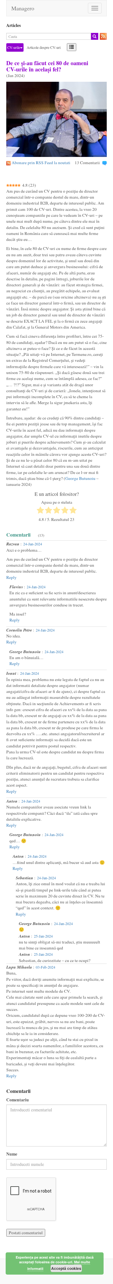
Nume (11, 1154)
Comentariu (17, 1100)
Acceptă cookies (66, 1268)
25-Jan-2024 (43, 935)
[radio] (40, 511)
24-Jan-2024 (32, 543)
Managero (22, 8)
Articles (13, 25)
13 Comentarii (87, 162)
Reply (11, 577)
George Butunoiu (80, 478)
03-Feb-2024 (45, 966)
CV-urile (13, 47)
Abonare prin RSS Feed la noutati (41, 162)
